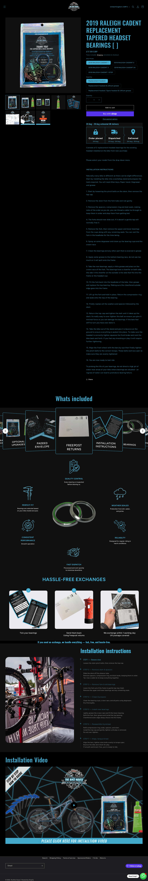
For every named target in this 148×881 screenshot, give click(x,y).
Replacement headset (97, 81)
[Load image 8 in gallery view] (43, 118)
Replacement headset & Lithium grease (104, 86)
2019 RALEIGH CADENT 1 (98, 63)
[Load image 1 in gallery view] (12, 102)
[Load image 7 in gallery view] (28, 118)
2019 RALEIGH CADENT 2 (124, 63)
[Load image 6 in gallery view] (12, 118)
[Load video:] (74, 805)
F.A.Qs (95, 858)
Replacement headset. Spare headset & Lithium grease (110, 91)
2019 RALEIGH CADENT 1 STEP (101, 72)
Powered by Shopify (28, 880)
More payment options (110, 119)
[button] (4, 6)
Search (45, 858)
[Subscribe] (42, 865)
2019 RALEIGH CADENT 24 (125, 67)
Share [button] (90, 379)
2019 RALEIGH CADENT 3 (99, 67)
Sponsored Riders (84, 858)
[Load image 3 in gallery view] (43, 102)
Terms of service (69, 858)
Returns (103, 858)
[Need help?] (143, 876)
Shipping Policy (55, 858)
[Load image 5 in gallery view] (74, 102)
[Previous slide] (5, 431)
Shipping (100, 55)
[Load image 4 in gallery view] (58, 102)
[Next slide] (142, 431)
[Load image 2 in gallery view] (28, 102)
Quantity (89, 95)
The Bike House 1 (16, 880)
